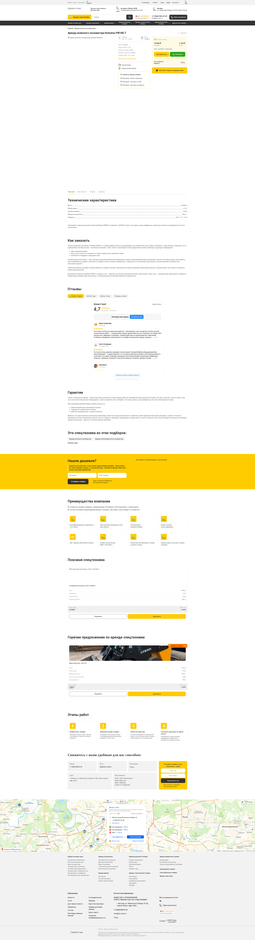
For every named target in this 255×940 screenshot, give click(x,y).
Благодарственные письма (75, 914)
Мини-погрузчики (104, 864)
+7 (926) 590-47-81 (159, 16)
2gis (94, 296)
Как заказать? (82, 192)
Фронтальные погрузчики (106, 869)
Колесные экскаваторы (75, 862)
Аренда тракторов (166, 876)
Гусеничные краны (104, 878)
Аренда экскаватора (74, 23)
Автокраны (102, 876)
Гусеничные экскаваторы (76, 860)
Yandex (79, 296)
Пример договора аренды (95, 908)
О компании (145, 2)
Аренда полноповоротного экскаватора (109, 439)
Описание (71, 192)
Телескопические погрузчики (108, 866)
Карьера (92, 901)
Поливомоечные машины (137, 881)
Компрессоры (133, 869)
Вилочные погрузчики (105, 862)
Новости (71, 897)
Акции (168, 2)
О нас (70, 901)
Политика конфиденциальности (97, 917)
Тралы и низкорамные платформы (171, 864)
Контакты (175, 2)
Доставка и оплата (75, 904)
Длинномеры (164, 860)
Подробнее (98, 616)
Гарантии (101, 192)
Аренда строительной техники (142, 23)
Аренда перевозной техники (161, 23)
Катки (131, 866)
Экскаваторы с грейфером (77, 873)
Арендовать (157, 616)
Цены (162, 2)
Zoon (108, 296)
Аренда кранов (109, 23)
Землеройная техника (167, 869)
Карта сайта (93, 912)
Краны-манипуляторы (105, 881)
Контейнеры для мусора (168, 862)
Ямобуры (132, 885)
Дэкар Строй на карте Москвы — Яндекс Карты (127, 379)
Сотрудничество (95, 897)
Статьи (70, 910)
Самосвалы (133, 883)
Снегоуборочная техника (168, 872)
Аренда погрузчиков (92, 23)
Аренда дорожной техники (124, 23)
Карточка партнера (96, 904)
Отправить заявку (78, 481)
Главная (70, 28)
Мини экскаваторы (74, 864)
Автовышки (133, 876)
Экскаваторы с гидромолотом (78, 871)
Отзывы (92, 192)
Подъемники (133, 878)
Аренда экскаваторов (75, 856)
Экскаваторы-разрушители (77, 869)
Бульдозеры (133, 862)
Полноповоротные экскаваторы (78, 875)
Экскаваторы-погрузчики (76, 866)
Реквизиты (72, 907)
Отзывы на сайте (120, 296)
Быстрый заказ (161, 54)
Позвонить (179, 54)
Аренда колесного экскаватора (85, 28)
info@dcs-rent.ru (157, 18)
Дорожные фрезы (135, 864)
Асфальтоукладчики (136, 860)
